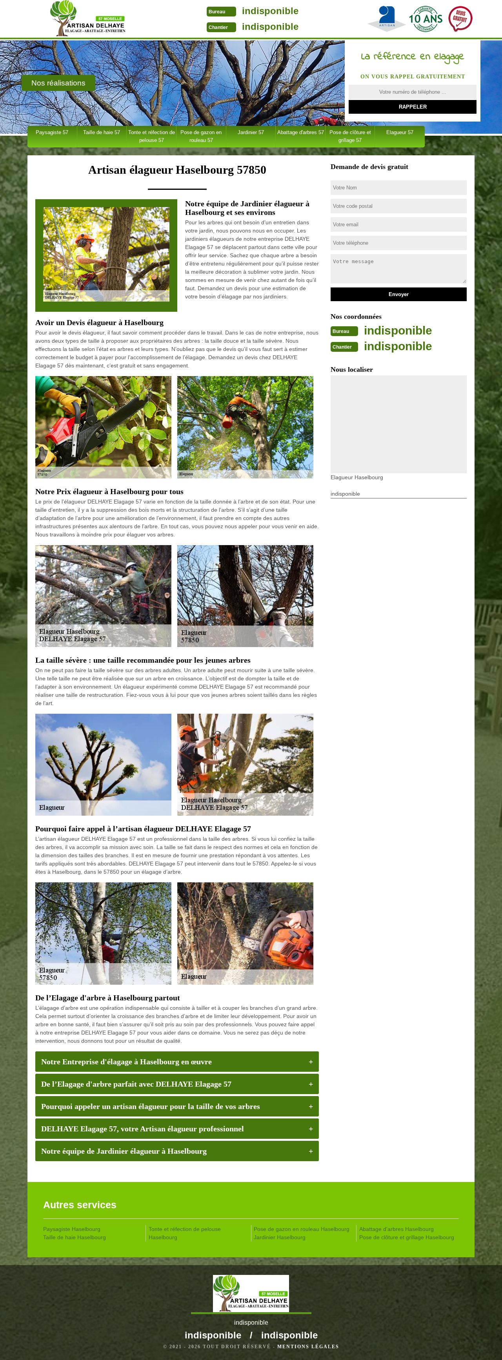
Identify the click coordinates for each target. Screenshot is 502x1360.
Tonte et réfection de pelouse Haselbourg (185, 1233)
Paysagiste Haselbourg (71, 1229)
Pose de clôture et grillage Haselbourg (406, 1237)
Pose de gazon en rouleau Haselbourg (301, 1229)
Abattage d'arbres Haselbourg (396, 1229)
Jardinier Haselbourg (280, 1237)
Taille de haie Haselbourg (74, 1237)
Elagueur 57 (399, 132)
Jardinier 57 (251, 132)
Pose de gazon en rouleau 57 (201, 136)
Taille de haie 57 (101, 132)
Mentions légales (308, 1346)
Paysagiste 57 (52, 132)
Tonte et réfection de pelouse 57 (151, 136)
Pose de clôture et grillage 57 (350, 136)
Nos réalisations (58, 83)
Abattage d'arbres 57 (300, 132)
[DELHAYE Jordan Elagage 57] (87, 19)
